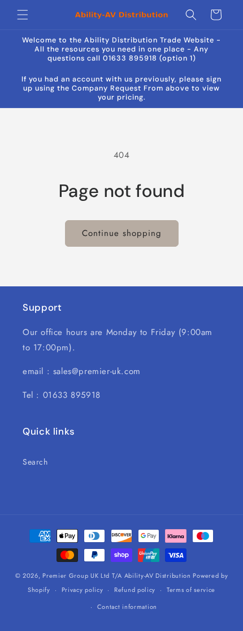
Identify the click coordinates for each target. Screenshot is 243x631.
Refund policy (134, 589)
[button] (22, 14)
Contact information (127, 606)
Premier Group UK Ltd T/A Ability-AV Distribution (116, 575)
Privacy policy (82, 589)
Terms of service (191, 589)
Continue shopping (122, 233)
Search (35, 461)
